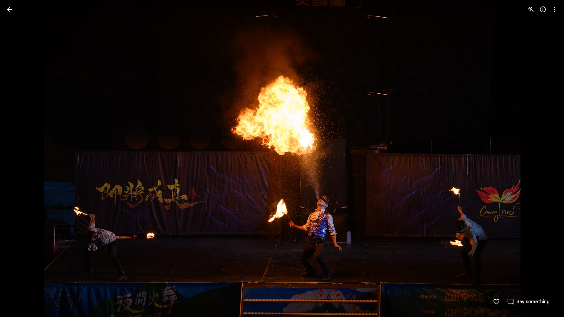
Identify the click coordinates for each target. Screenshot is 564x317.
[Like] (496, 301)
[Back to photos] (9, 9)
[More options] (554, 9)
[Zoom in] (531, 9)
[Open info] (543, 9)
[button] (16, 158)
